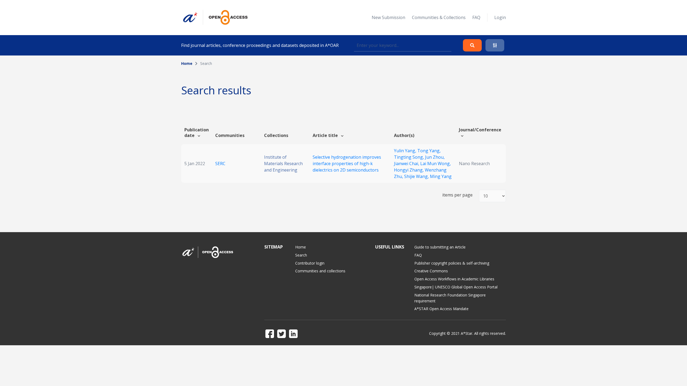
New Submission (388, 17)
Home (186, 63)
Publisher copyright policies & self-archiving (451, 263)
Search (301, 255)
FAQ (476, 17)
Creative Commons (431, 270)
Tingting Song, (409, 157)
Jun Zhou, (435, 157)
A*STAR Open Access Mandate (441, 308)
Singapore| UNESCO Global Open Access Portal (456, 287)
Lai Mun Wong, (435, 163)
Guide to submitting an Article (440, 247)
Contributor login (309, 263)
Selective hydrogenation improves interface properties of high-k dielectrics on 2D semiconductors (347, 163)
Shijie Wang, (417, 176)
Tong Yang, (429, 151)
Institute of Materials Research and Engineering (283, 163)
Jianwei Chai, (407, 163)
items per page (457, 195)
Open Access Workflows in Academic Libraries (454, 278)
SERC (220, 163)
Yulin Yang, (405, 151)
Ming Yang (441, 176)
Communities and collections (320, 270)
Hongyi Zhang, (409, 170)
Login (500, 17)
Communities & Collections (439, 17)
